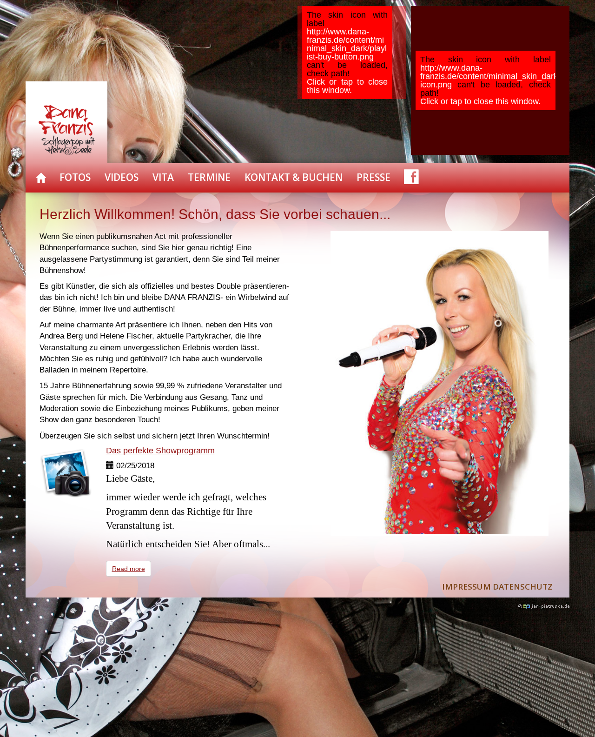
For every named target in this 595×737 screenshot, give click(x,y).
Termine (209, 177)
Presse (373, 177)
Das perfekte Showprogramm (160, 450)
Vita (163, 177)
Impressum (466, 586)
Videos (122, 177)
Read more (128, 568)
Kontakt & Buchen (294, 177)
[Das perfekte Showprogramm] (66, 472)
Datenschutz (523, 586)
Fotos (75, 177)
